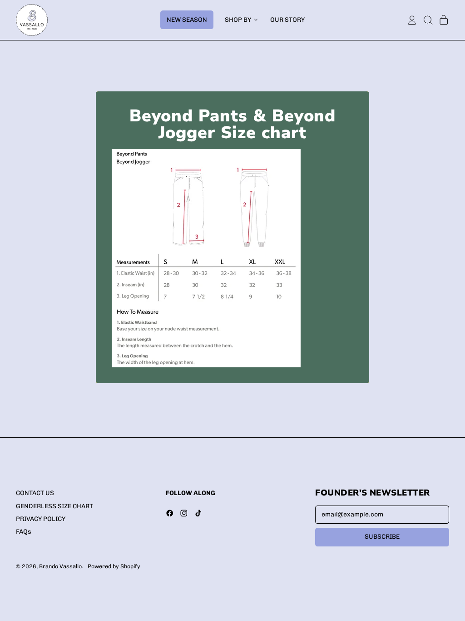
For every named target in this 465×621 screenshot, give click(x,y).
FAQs (23, 532)
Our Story (287, 20)
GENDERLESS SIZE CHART (54, 506)
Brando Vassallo (60, 566)
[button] (428, 20)
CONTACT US (35, 493)
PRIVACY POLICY (40, 519)
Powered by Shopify (114, 566)
